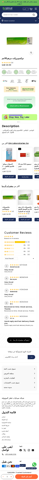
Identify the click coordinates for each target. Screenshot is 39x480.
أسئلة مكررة (5, 431)
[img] (14, 265)
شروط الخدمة (5, 425)
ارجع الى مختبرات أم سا (21, 340)
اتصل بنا (4, 428)
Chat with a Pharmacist (19, 106)
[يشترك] (31, 357)
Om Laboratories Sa (18, 143)
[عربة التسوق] (30, 9)
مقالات (3, 434)
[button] (6, 63)
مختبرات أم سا (7, 186)
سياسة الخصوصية (6, 422)
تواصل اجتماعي (6, 437)
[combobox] (19, 14)
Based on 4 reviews (11, 238)
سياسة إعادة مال (6, 440)
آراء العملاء (4, 420)
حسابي (3, 417)
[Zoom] (31, 53)
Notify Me (25, 177)
